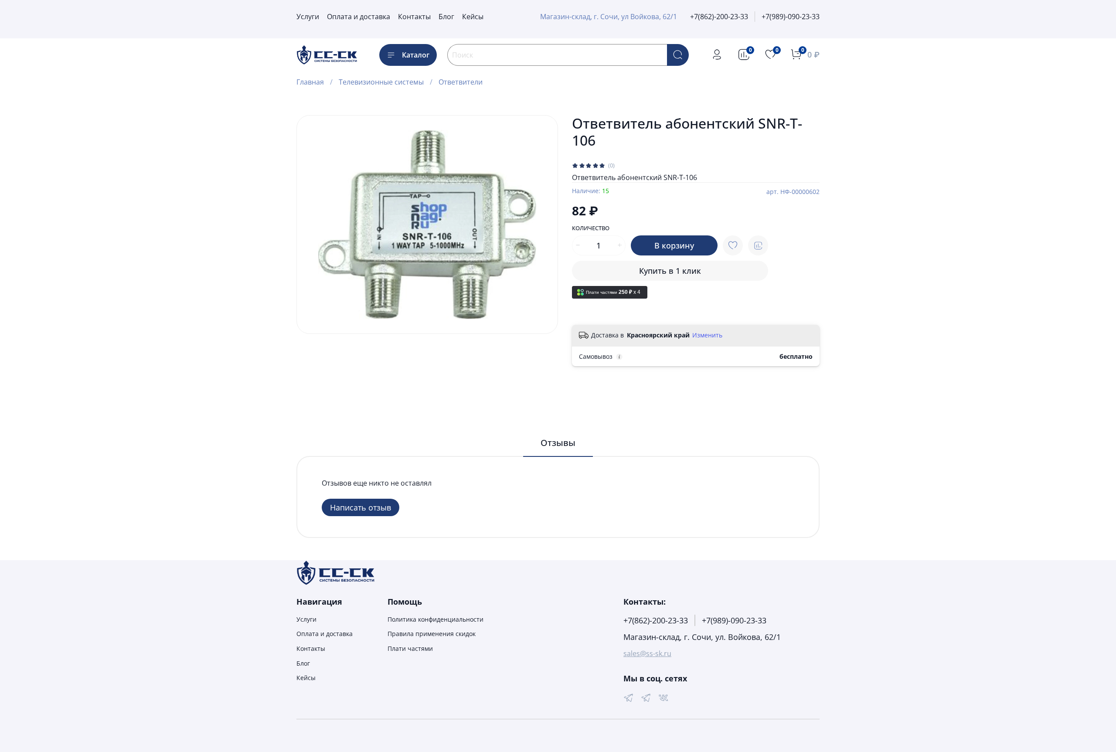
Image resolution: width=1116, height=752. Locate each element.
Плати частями (410, 648)
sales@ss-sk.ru (647, 653)
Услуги (307, 16)
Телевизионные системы (381, 82)
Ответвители (461, 82)
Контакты (414, 16)
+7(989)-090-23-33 (791, 16)
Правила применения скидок (432, 634)
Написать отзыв (360, 507)
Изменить (707, 335)
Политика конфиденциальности (435, 619)
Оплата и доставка (358, 16)
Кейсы (472, 16)
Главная (310, 82)
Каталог (415, 55)
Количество (590, 228)
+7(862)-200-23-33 (719, 16)
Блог (446, 16)
